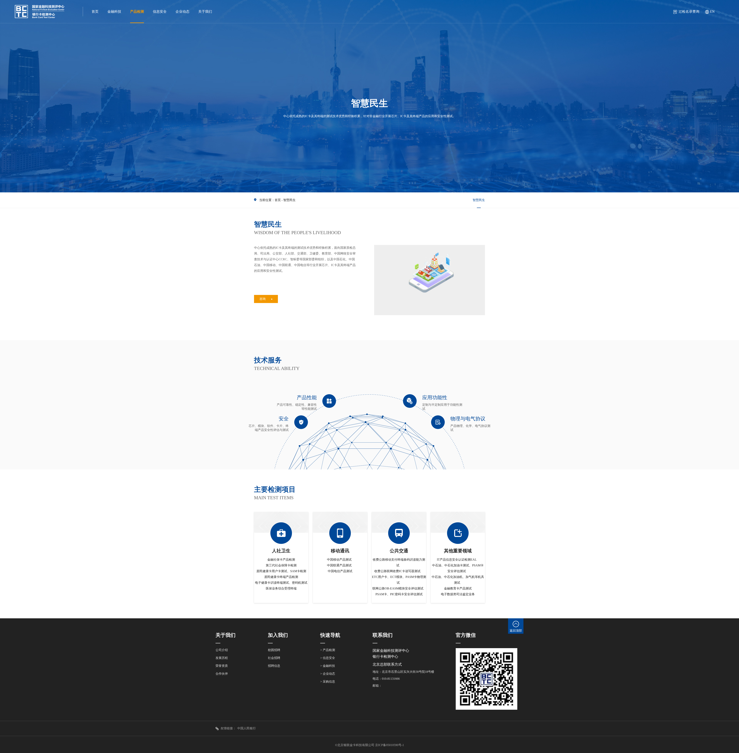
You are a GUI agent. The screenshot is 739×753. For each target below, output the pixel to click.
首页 (95, 11)
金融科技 (114, 11)
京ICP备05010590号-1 (389, 745)
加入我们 (278, 635)
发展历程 (222, 658)
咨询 (262, 299)
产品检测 (137, 11)
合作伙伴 (222, 673)
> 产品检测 (327, 650)
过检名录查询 (689, 11)
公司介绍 (222, 650)
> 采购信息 (327, 681)
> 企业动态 (327, 673)
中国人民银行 (246, 728)
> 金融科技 (327, 665)
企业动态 (182, 11)
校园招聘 (274, 650)
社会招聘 (274, 658)
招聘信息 (274, 665)
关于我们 (205, 11)
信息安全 (160, 11)
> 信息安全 (327, 658)
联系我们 (383, 635)
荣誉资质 (222, 665)
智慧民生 (289, 200)
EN (712, 11)
